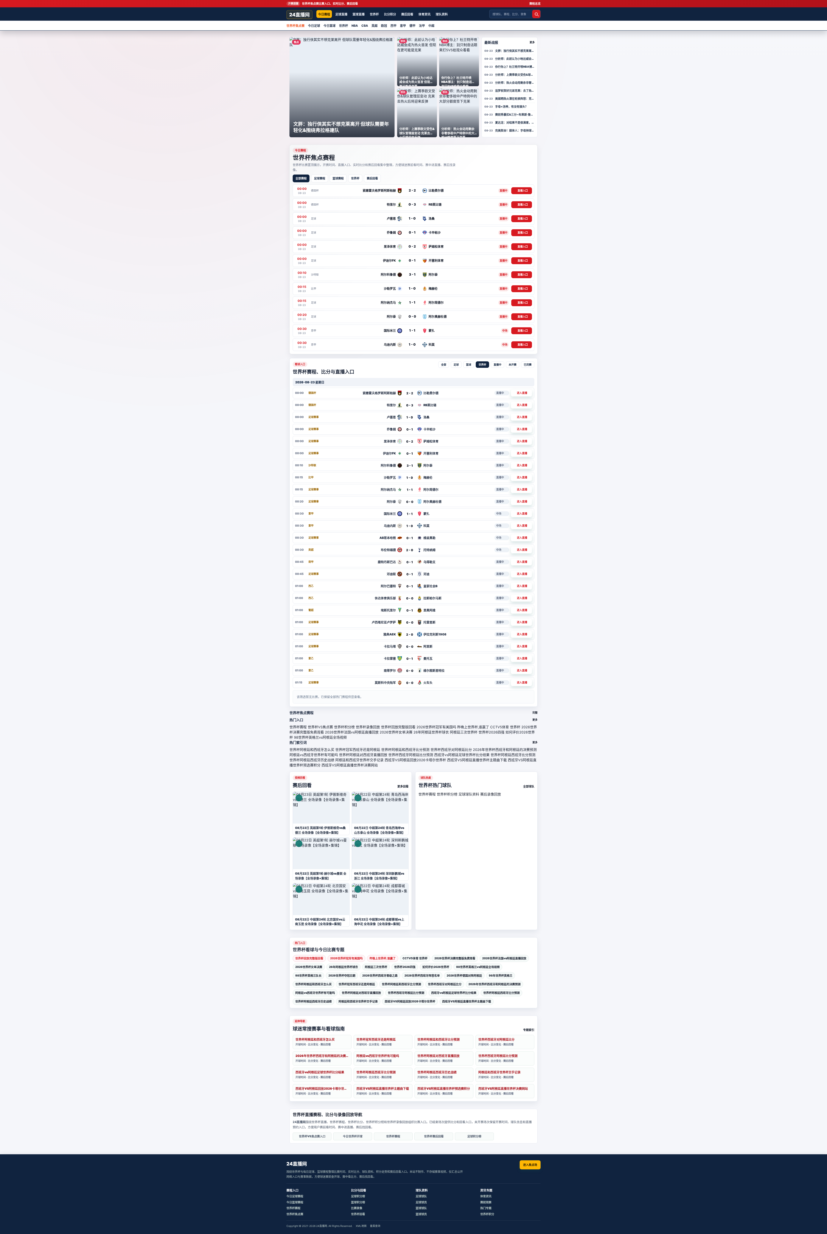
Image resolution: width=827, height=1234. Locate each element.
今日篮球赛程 (294, 1202)
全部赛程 (301, 178)
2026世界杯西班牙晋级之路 (380, 975)
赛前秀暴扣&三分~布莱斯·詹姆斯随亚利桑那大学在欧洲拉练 (515, 114)
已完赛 (528, 364)
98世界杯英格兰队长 (308, 975)
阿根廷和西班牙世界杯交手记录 (359, 760)
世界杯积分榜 (344, 727)
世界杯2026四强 (491, 732)
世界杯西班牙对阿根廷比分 (451, 749)
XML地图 (361, 1226)
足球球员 (421, 1202)
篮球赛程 (338, 178)
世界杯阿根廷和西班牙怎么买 (311, 749)
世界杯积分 (487, 1214)
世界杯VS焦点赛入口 (312, 1136)
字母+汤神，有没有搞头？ (511, 106)
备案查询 (375, 1226)
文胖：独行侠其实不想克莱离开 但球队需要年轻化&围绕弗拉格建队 (515, 50)
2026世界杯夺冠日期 (341, 975)
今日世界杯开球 (352, 1136)
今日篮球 (329, 25)
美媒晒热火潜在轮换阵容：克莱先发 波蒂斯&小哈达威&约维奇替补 (515, 98)
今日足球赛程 (294, 1196)
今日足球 (314, 25)
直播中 (497, 364)
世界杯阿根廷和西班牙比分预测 (405, 749)
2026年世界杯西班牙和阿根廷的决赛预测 (505, 749)
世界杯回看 (358, 1214)
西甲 (393, 25)
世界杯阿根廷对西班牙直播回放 (363, 755)
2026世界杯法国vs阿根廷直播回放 (352, 732)
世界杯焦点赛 (295, 25)
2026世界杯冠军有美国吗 (436, 727)
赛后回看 (407, 14)
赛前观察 (485, 1202)
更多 (532, 42)
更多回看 (403, 786)
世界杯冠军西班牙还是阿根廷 (357, 749)
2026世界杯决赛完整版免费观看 (454, 958)
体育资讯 (424, 14)
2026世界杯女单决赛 (396, 732)
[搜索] (536, 14)
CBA (364, 25)
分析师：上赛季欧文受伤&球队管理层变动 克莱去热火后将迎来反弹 (515, 74)
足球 (456, 364)
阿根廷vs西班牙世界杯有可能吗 (313, 755)
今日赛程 (324, 14)
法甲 (422, 25)
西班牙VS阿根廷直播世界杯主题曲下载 (477, 760)
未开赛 (512, 364)
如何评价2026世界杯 (435, 967)
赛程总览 (535, 3)
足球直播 (341, 14)
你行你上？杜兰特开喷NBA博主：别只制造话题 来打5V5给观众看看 (515, 66)
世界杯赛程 (298, 727)
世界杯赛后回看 (434, 1136)
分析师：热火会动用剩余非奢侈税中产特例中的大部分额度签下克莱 (515, 82)
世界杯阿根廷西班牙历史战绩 (311, 760)
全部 (443, 364)
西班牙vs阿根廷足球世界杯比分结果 (462, 755)
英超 (375, 25)
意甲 (403, 25)
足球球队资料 (469, 794)
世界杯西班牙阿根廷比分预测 (410, 755)
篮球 (468, 364)
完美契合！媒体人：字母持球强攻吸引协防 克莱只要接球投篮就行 (515, 130)
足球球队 (421, 1196)
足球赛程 (319, 178)
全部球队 (528, 786)
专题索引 (528, 1029)
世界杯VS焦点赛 (320, 727)
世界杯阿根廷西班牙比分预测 (513, 755)
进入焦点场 (530, 1164)
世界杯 (374, 14)
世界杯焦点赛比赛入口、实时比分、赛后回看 (323, 3)
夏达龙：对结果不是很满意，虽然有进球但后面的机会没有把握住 (515, 122)
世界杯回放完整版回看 (398, 727)
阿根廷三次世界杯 (463, 732)
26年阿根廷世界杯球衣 (431, 732)
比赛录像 (356, 1208)
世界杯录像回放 (368, 727)
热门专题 (485, 1208)
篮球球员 (421, 1214)
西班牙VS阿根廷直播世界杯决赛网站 (350, 765)
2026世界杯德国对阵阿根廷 (464, 975)
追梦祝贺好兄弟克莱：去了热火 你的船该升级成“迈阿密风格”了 (515, 90)
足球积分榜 (474, 1136)
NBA (354, 25)
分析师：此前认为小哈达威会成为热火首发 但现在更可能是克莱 (515, 58)
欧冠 (384, 25)
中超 (431, 25)
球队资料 (442, 14)
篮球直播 (359, 14)
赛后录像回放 (490, 794)
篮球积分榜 (358, 1202)
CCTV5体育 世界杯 (505, 727)
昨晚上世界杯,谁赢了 (473, 727)
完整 (535, 712)
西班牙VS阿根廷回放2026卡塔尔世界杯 (415, 760)
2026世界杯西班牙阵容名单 (422, 975)
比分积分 (390, 14)
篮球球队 (421, 1208)
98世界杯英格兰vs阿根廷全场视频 (320, 737)
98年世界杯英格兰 (500, 975)
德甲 (412, 25)
